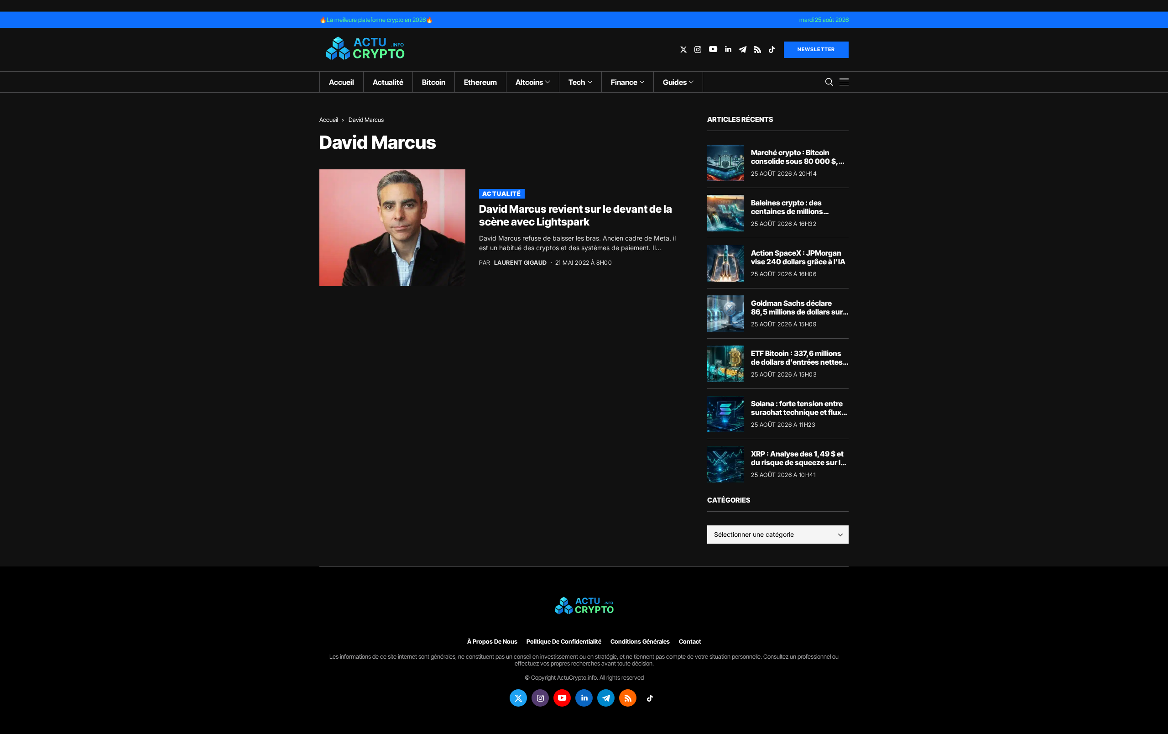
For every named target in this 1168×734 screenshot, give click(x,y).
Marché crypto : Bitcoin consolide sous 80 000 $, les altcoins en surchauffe (795, 161)
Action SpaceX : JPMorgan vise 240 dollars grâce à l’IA (798, 257)
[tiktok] (772, 49)
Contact (690, 641)
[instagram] (697, 49)
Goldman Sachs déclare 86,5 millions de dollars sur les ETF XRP (797, 312)
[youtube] (713, 49)
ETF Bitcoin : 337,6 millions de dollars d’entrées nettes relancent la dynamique (797, 362)
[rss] (757, 49)
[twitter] (683, 49)
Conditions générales (640, 641)
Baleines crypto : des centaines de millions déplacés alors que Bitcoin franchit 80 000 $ (795, 216)
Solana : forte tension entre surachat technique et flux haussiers (797, 412)
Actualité (501, 193)
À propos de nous (492, 641)
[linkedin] (728, 49)
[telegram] (742, 49)
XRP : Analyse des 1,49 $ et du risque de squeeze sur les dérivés (800, 462)
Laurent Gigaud (520, 262)
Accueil (328, 119)
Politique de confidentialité (564, 641)
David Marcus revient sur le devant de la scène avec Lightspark (575, 215)
